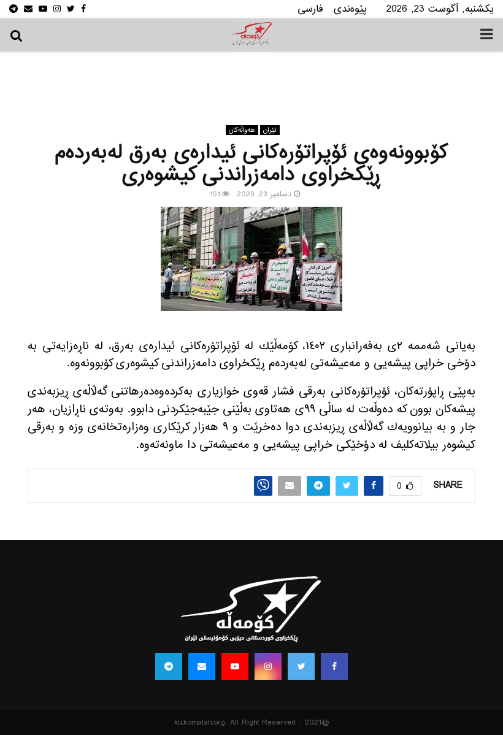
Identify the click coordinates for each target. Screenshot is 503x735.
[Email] (201, 666)
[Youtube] (234, 666)
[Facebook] (334, 666)
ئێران (270, 130)
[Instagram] (268, 666)
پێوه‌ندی (350, 9)
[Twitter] (301, 666)
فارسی (310, 9)
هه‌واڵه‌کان (242, 130)
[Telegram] (168, 666)
